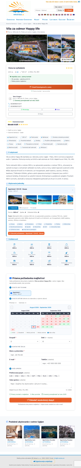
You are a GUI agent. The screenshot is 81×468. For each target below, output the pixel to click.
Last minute (53, 19)
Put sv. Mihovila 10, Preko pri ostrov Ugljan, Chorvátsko (26, 32)
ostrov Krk (69, 465)
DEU (23, 376)
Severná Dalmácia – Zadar (13, 23)
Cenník (34, 208)
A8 (17, 72)
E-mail (12, 359)
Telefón (47, 359)
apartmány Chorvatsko (59, 465)
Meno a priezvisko (16, 351)
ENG (17, 376)
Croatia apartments (34, 465)
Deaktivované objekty (15, 465)
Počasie (45, 19)
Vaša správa (17, 380)
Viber (58, 109)
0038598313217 (16, 104)
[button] (40, 123)
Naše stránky (25, 465)
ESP (33, 376)
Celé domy (62, 19)
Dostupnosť (24, 208)
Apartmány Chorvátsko (24, 19)
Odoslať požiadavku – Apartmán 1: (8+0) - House (27, 233)
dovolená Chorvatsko (46, 465)
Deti (47, 338)
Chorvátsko (11, 19)
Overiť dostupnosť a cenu (41, 87)
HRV (50, 376)
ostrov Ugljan (27, 23)
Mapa (41, 114)
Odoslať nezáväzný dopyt (41, 400)
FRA (39, 376)
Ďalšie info (70, 19)
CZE (11, 376)
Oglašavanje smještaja (43, 461)
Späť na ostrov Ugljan (14, 130)
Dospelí (12, 338)
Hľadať (69, 10)
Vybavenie (14, 208)
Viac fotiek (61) (67, 59)
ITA (28, 376)
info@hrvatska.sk (59, 458)
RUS (45, 376)
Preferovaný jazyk (19, 373)
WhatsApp (26, 109)
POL (56, 376)
